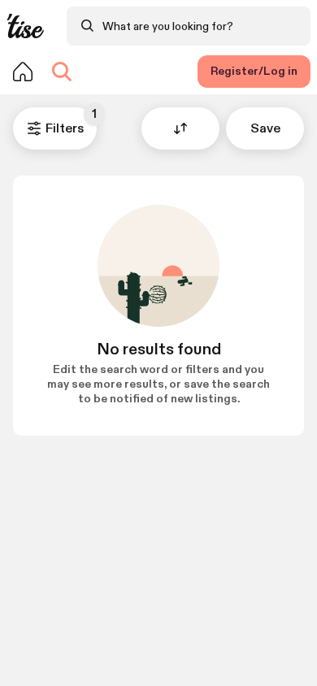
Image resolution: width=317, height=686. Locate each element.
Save (265, 128)
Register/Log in (254, 71)
